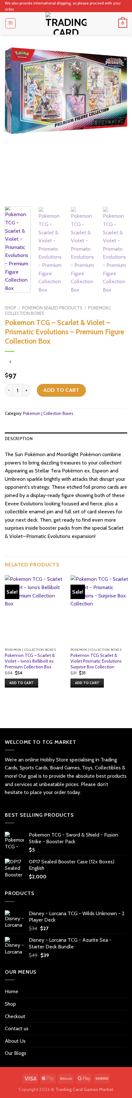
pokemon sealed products (52, 307)
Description (19, 438)
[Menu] (10, 23)
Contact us (17, 1028)
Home (11, 991)
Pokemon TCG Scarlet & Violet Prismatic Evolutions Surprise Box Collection (96, 661)
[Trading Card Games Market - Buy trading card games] (66, 23)
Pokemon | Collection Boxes (48, 413)
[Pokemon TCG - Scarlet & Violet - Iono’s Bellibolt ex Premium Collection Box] (34, 609)
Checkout (15, 1016)
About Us (15, 1041)
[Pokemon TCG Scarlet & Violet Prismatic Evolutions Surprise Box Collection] (99, 609)
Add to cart (61, 390)
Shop (10, 307)
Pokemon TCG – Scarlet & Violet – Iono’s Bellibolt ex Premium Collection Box (30, 661)
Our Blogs (15, 1053)
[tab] (66, 438)
